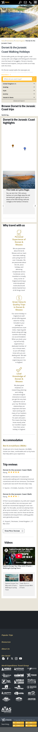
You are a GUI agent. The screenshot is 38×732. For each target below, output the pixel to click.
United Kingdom (20, 41)
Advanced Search (19, 101)
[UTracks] (4, 2)
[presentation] (3, 206)
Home (3, 41)
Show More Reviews (12, 531)
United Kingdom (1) (9, 84)
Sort (31, 722)
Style (4, 91)
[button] (13, 146)
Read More (5, 75)
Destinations (10, 41)
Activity (5, 94)
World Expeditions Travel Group (15, 665)
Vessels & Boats (8, 97)
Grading (5, 87)
